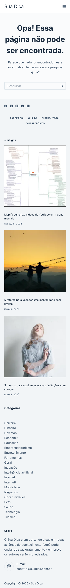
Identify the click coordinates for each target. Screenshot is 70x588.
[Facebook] (5, 106)
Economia (11, 438)
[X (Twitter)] (11, 106)
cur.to (32, 118)
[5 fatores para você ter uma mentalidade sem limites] (35, 261)
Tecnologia (12, 512)
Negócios (11, 492)
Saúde (8, 507)
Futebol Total (51, 118)
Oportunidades (14, 497)
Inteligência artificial (18, 472)
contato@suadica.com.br (34, 569)
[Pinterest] (22, 106)
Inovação (10, 467)
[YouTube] (28, 106)
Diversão (10, 433)
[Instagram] (16, 106)
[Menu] (64, 6)
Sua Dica (14, 6)
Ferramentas (13, 457)
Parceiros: (17, 118)
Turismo (9, 517)
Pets (7, 502)
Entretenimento (15, 452)
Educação (11, 443)
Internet (9, 477)
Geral (8, 462)
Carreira (10, 423)
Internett (10, 482)
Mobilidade (12, 487)
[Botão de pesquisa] (62, 86)
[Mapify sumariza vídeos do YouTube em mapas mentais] (35, 176)
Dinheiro (10, 428)
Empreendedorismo (18, 448)
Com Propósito (35, 123)
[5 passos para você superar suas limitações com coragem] (35, 346)
